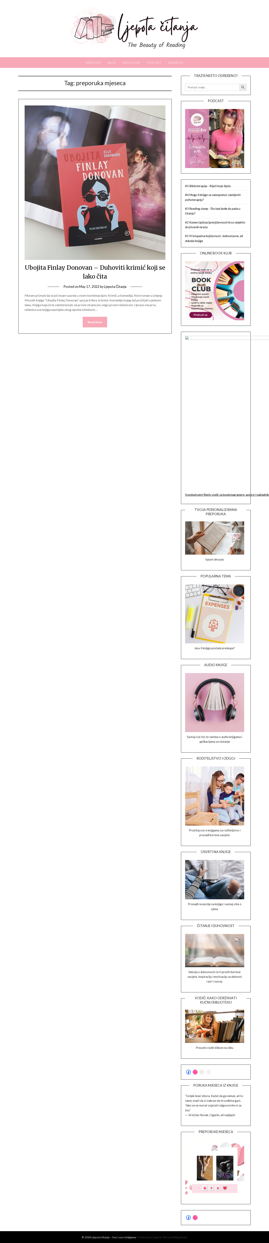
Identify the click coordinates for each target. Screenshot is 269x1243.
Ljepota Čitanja (115, 286)
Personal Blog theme (175, 1237)
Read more (95, 322)
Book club (131, 62)
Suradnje (175, 62)
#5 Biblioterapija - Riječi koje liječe (208, 186)
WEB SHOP (93, 62)
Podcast (154, 62)
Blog (112, 62)
